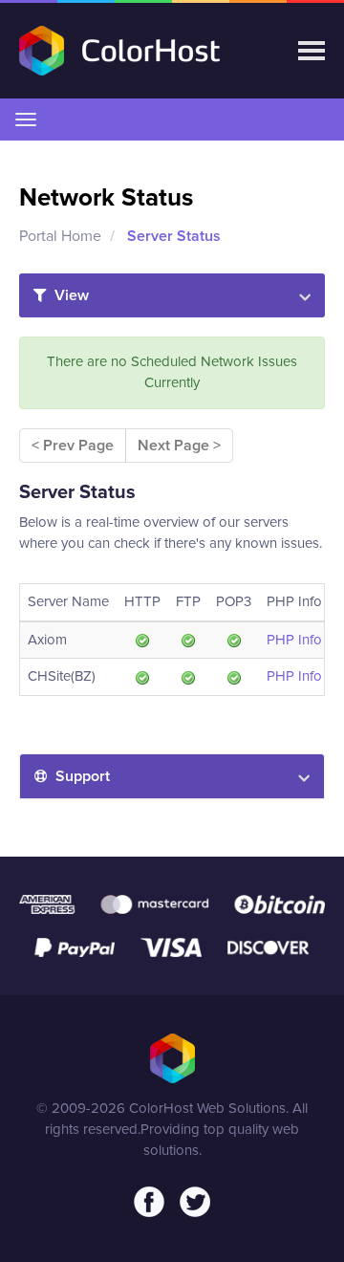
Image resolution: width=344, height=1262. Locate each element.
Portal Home (60, 236)
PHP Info (294, 640)
